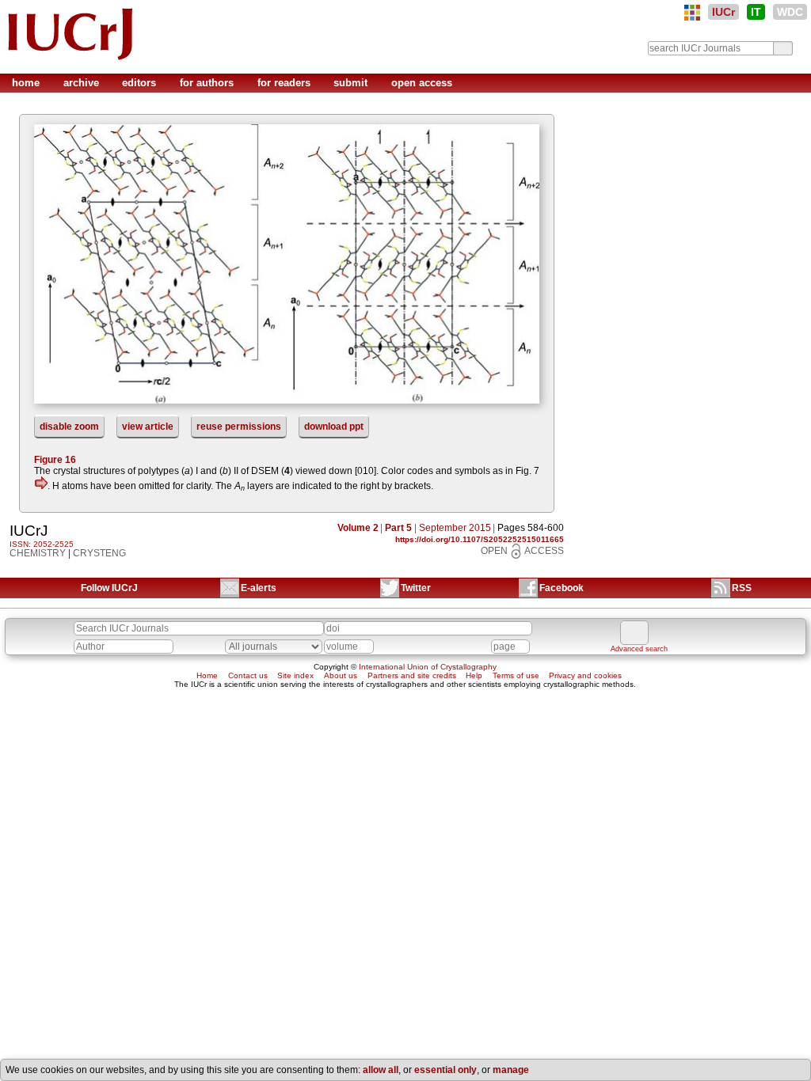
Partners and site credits (411, 675)
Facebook (561, 588)
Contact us (248, 675)
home (27, 83)
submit (352, 83)
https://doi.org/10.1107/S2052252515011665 (479, 539)
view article (147, 426)
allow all (380, 1069)
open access (421, 83)
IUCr (723, 12)
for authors (208, 83)
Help (474, 675)
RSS (742, 588)
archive (82, 83)
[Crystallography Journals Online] (692, 12)
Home (207, 675)
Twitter (416, 588)
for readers (285, 83)
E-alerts (258, 588)
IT (756, 12)
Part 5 (398, 527)
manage (511, 1069)
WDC (790, 12)
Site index (295, 675)
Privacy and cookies (585, 675)
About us (340, 675)
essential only (445, 1069)
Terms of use (516, 675)
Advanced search (639, 649)
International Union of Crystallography (428, 666)
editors (140, 83)
